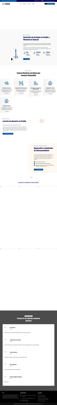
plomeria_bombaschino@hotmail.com (28, 398)
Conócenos (24, 3)
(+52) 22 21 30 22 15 (25, 401)
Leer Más (6, 93)
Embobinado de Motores (42, 396)
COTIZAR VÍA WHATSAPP (8, 133)
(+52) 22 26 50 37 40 (25, 400)
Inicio (20, 3)
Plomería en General (41, 395)
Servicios (28, 3)
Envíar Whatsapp (50, 3)
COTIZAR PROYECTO (39, 169)
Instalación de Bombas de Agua (43, 398)
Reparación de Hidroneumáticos (43, 399)
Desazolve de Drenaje (41, 401)
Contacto (33, 3)
